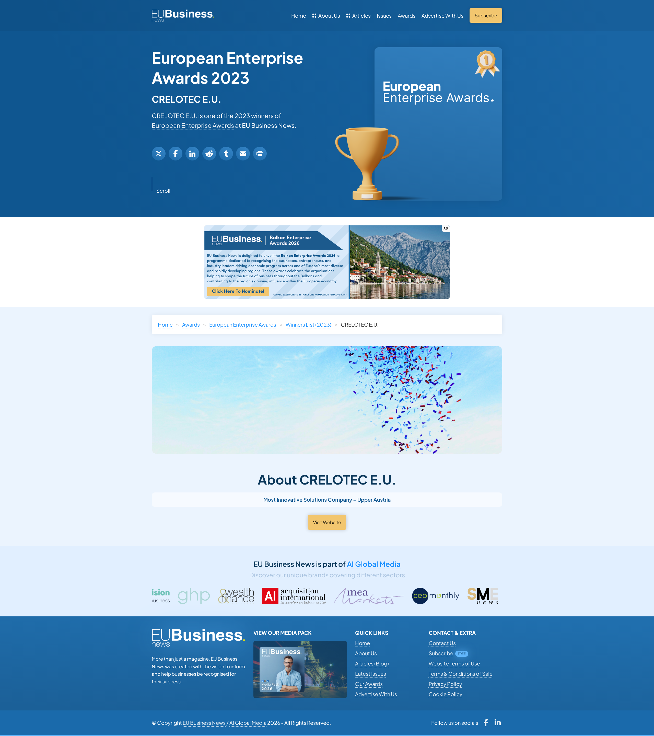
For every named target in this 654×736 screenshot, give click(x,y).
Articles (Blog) (372, 663)
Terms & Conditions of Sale (461, 673)
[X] (159, 153)
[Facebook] (175, 153)
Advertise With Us (442, 15)
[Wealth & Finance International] (164, 596)
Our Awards (369, 684)
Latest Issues (370, 673)
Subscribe (441, 653)
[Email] (243, 153)
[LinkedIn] (192, 153)
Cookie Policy (445, 694)
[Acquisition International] (222, 596)
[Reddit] (209, 153)
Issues (384, 15)
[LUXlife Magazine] (460, 596)
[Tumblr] (226, 153)
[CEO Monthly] (363, 596)
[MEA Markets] (296, 596)
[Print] (260, 153)
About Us (329, 15)
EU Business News (204, 722)
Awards (406, 15)
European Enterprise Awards (193, 125)
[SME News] (410, 596)
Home (298, 15)
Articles (361, 15)
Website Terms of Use (454, 663)
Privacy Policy (445, 684)
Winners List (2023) (308, 324)
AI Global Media (374, 563)
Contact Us (442, 643)
